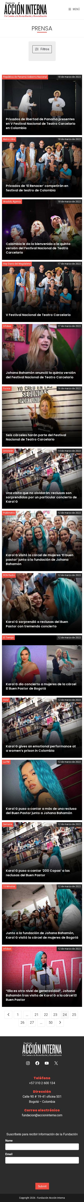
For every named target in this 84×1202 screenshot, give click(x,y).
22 (46, 1015)
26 (22, 1022)
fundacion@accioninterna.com (42, 1115)
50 (51, 1022)
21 (36, 1015)
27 (32, 1022)
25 (74, 1015)
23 (55, 1015)
